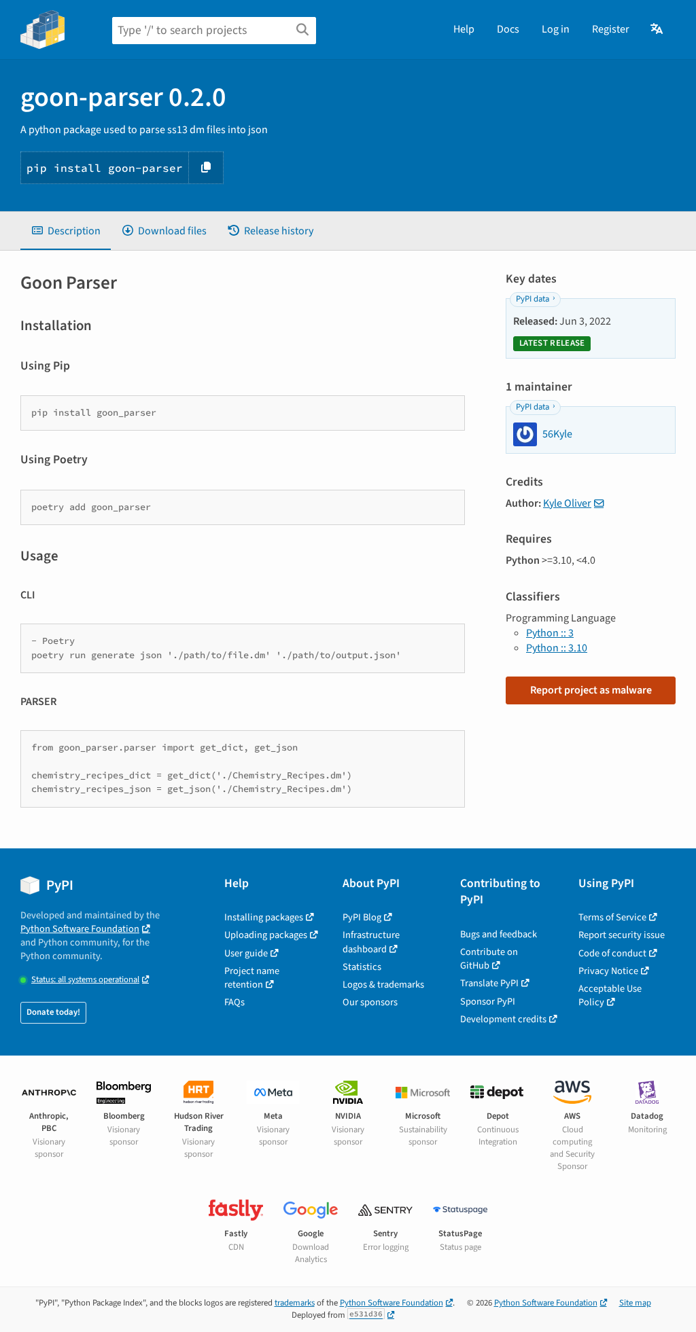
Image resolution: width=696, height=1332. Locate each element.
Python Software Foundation (79, 929)
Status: (85, 980)
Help (463, 29)
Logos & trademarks (383, 984)
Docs (508, 29)
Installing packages (263, 917)
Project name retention (251, 978)
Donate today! (53, 1012)
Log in (556, 29)
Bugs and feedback (498, 934)
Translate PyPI (489, 983)
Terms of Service (612, 917)
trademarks (295, 1303)
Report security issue (621, 935)
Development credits (503, 1019)
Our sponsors (370, 1002)
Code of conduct (612, 953)
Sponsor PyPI (487, 1001)
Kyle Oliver (567, 503)
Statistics (362, 967)
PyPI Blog (362, 917)
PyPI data (532, 299)
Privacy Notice (608, 971)
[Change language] (658, 29)
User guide (246, 953)
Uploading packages (265, 935)
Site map (635, 1303)
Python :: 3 (550, 633)
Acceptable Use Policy (610, 995)
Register (610, 29)
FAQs (234, 1002)
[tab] (65, 231)
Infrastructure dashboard (371, 942)
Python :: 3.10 (556, 648)
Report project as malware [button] (591, 690)
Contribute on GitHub (489, 959)
